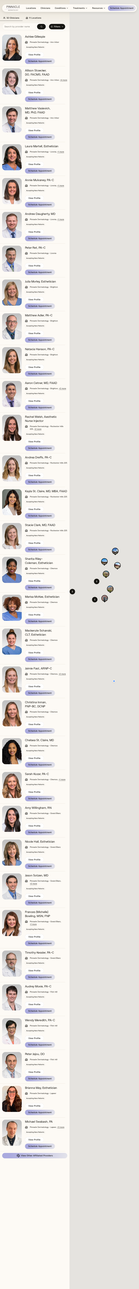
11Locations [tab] (35, 18)
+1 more (60, 152)
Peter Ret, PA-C (35, 248)
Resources (97, 8)
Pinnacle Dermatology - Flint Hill (43, 992)
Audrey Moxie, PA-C (38, 986)
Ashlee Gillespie (35, 37)
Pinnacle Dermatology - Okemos (44, 568)
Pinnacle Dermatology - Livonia (43, 152)
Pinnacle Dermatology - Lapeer (43, 1093)
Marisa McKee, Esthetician (42, 597)
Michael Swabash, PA (39, 1122)
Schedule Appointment (122, 8)
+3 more (60, 1127)
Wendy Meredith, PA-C (40, 1020)
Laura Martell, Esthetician (41, 146)
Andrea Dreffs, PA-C (38, 457)
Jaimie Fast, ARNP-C (38, 668)
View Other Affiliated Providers (37, 1155)
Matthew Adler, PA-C (39, 315)
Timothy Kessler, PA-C (39, 952)
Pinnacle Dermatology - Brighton (44, 287)
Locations (31, 8)
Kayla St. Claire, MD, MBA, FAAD (46, 491)
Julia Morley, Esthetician (40, 281)
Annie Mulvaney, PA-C (39, 180)
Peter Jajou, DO (35, 1054)
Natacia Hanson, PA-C (39, 349)
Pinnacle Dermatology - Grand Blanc (45, 813)
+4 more (63, 80)
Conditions (60, 8)
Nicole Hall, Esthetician (40, 842)
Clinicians (45, 8)
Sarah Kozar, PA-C (37, 774)
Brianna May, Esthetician (41, 1088)
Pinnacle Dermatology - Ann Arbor (44, 42)
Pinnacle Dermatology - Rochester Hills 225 (48, 463)
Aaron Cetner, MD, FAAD (41, 383)
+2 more (62, 388)
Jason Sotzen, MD (36, 875)
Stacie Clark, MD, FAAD (40, 525)
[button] (94, 599)
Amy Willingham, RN (38, 808)
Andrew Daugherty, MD (40, 214)
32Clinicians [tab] (13, 18)
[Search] (41, 26)
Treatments (79, 8)
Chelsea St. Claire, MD (39, 740)
